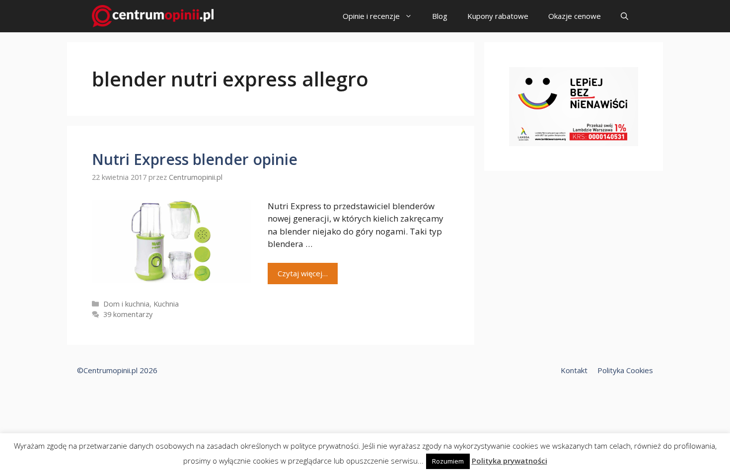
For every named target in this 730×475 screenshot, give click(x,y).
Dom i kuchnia (126, 304)
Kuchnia (166, 304)
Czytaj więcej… (303, 273)
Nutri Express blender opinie (194, 159)
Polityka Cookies (625, 370)
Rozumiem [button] (448, 461)
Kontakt (574, 370)
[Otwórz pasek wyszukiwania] (624, 16)
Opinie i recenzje (371, 16)
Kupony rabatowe (497, 16)
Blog (439, 16)
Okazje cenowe (574, 16)
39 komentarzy (127, 314)
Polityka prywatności (509, 461)
